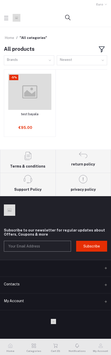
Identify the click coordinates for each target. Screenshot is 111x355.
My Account (14, 301)
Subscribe (91, 246)
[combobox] (29, 60)
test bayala (29, 114)
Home (9, 38)
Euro (99, 4)
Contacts (12, 284)
